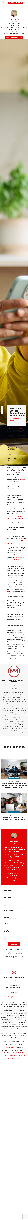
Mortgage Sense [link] (16, 428)
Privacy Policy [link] (14, 983)
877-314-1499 (8, 1047)
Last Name (7, 897)
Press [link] (14, 989)
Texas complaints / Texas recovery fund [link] (14, 1055)
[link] (3, 3)
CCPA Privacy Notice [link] (14, 1058)
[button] (26, 2)
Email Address (8, 904)
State (6, 930)
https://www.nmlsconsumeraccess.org (14, 1052)
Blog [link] (8, 428)
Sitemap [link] (14, 1062)
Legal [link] (14, 980)
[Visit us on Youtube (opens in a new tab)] (16, 996)
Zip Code (7, 937)
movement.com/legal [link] (8, 1026)
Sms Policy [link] (14, 985)
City (5, 923)
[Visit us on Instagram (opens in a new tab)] (8, 996)
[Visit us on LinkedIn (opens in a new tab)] (12, 996)
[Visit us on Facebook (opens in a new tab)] (19, 996)
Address (6, 917)
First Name (7, 890)
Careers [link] (14, 992)
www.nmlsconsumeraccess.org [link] (14, 1022)
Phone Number (8, 910)
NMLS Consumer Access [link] (14, 987)
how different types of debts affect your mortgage (16, 541)
